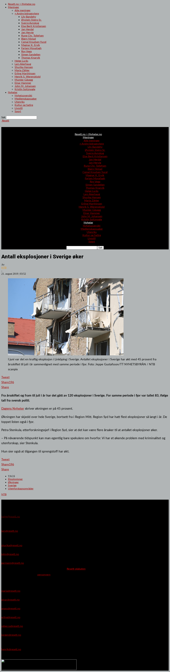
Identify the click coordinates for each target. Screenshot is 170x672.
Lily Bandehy (28, 16)
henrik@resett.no (11, 649)
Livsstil (19, 108)
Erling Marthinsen (25, 73)
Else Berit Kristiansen (33, 26)
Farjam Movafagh (31, 48)
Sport (18, 111)
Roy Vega (26, 51)
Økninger (13, 482)
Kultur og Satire (24, 105)
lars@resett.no (9, 531)
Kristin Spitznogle (25, 89)
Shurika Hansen (24, 67)
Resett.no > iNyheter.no (21, 4)
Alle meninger (23, 10)
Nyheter (12, 92)
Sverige (12, 485)
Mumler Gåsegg (24, 80)
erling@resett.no (10, 617)
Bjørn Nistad (28, 39)
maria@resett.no (10, 591)
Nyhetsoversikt (23, 95)
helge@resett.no (10, 516)
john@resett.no (10, 554)
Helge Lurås (21, 61)
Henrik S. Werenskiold (28, 76)
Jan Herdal (27, 29)
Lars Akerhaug (23, 64)
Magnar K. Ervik (30, 45)
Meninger (13, 7)
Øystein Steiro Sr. (31, 20)
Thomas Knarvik (30, 57)
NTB (3, 267)
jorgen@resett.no (11, 635)
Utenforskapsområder (21, 488)
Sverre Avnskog (30, 23)
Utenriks (20, 102)
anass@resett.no (10, 608)
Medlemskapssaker (26, 98)
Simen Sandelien (30, 54)
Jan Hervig (27, 32)
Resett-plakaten (76, 569)
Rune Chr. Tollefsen (32, 35)
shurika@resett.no (11, 545)
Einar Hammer (23, 83)
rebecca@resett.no (12, 626)
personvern (43, 574)
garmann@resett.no (12, 563)
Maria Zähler (22, 70)
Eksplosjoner (15, 479)
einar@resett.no (10, 599)
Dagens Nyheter (12, 408)
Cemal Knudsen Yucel (33, 42)
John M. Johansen (25, 86)
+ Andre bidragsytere (27, 13)
